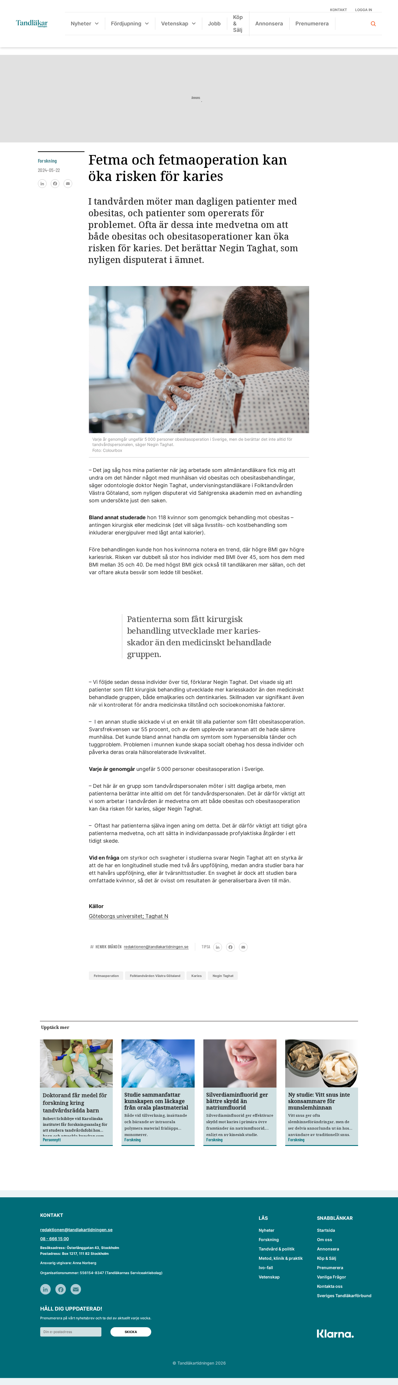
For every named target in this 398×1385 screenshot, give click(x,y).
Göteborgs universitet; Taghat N (128, 916)
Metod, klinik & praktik (281, 1258)
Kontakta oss (330, 1286)
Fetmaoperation (106, 976)
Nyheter (81, 23)
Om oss (324, 1239)
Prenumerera (312, 23)
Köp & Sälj (238, 23)
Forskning (269, 1239)
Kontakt (338, 10)
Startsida (326, 1230)
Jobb (214, 23)
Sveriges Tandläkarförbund (344, 1295)
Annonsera (269, 23)
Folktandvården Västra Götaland (155, 976)
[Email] (68, 183)
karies (196, 976)
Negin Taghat (223, 976)
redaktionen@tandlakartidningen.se (156, 946)
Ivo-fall (266, 1267)
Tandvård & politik (277, 1248)
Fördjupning (126, 23)
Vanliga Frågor (331, 1276)
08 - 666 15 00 (54, 1238)
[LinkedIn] (42, 183)
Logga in (363, 10)
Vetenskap (174, 23)
